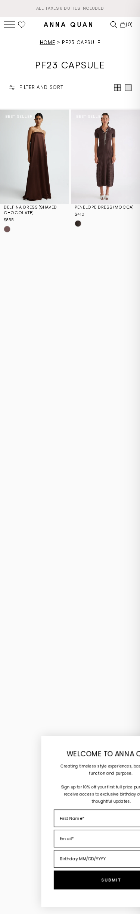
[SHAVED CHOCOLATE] (7, 229)
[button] (10, 24)
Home (47, 42)
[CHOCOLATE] (78, 223)
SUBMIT (77, 880)
